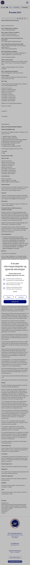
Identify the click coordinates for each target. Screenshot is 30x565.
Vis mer (15, 291)
